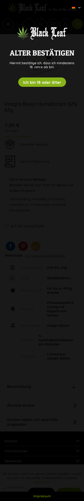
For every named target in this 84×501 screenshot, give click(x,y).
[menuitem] (74, 3)
